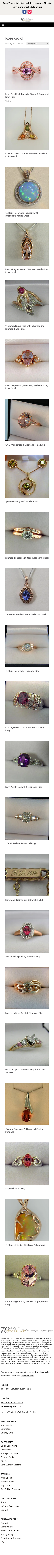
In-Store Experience (10, 1506)
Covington (6, 1429)
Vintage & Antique (9, 1453)
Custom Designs (8, 1457)
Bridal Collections (9, 1445)
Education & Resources (11, 1538)
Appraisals (6, 1485)
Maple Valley (7, 1425)
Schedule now (27, 1375)
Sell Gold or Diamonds (11, 1489)
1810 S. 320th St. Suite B (12, 1402)
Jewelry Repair (7, 1481)
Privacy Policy (7, 1534)
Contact (4, 1510)
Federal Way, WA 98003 (11, 1406)
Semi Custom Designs (11, 1464)
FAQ (3, 1542)
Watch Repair (7, 1477)
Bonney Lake (7, 1432)
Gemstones (6, 1449)
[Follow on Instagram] (30, 12)
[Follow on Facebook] (24, 12)
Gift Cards (5, 1461)
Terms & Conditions (10, 1530)
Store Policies (7, 1526)
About (4, 1502)
